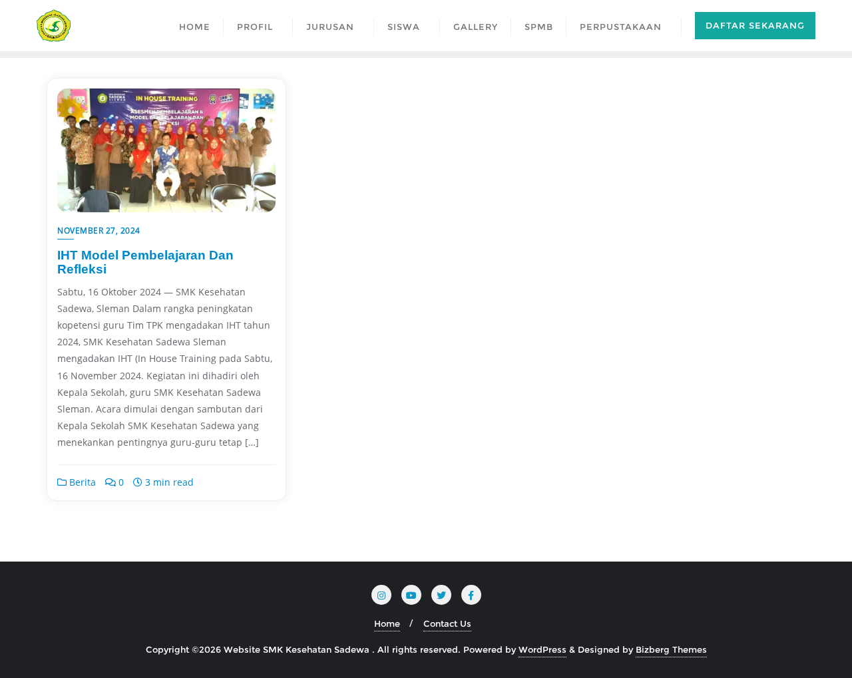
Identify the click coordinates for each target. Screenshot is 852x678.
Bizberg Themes (671, 649)
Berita (81, 482)
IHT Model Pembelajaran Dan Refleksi (145, 262)
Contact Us (447, 623)
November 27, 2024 (98, 230)
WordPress (542, 649)
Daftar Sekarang (755, 25)
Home (387, 623)
